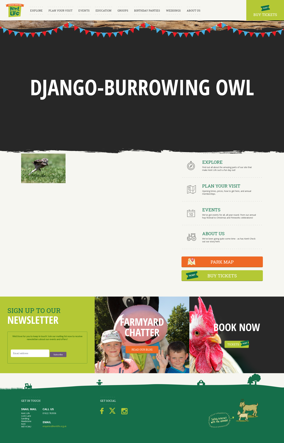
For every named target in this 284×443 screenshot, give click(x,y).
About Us (193, 10)
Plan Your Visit (60, 10)
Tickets (233, 344)
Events (84, 10)
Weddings (173, 10)
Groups (122, 10)
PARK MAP (222, 262)
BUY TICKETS (222, 276)
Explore (36, 10)
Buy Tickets (265, 14)
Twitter (112, 411)
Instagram (124, 411)
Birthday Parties (147, 10)
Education (104, 10)
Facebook (102, 411)
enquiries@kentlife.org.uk (54, 426)
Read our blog (142, 349)
